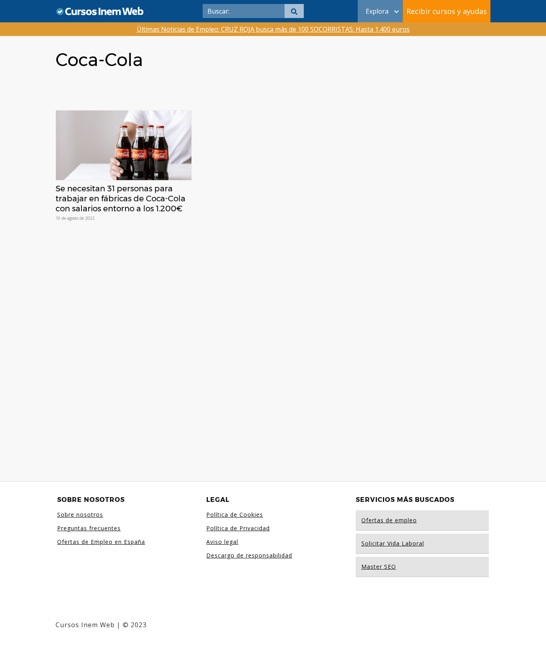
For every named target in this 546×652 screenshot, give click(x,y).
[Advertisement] (273, 343)
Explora (377, 11)
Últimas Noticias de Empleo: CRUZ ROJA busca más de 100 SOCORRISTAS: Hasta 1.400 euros (273, 29)
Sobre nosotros (80, 514)
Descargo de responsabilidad (249, 555)
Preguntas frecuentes (89, 528)
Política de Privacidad (238, 528)
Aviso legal (222, 542)
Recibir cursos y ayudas (447, 11)
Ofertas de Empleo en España (101, 542)
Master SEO (378, 566)
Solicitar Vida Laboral (392, 543)
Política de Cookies (234, 514)
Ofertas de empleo (389, 520)
